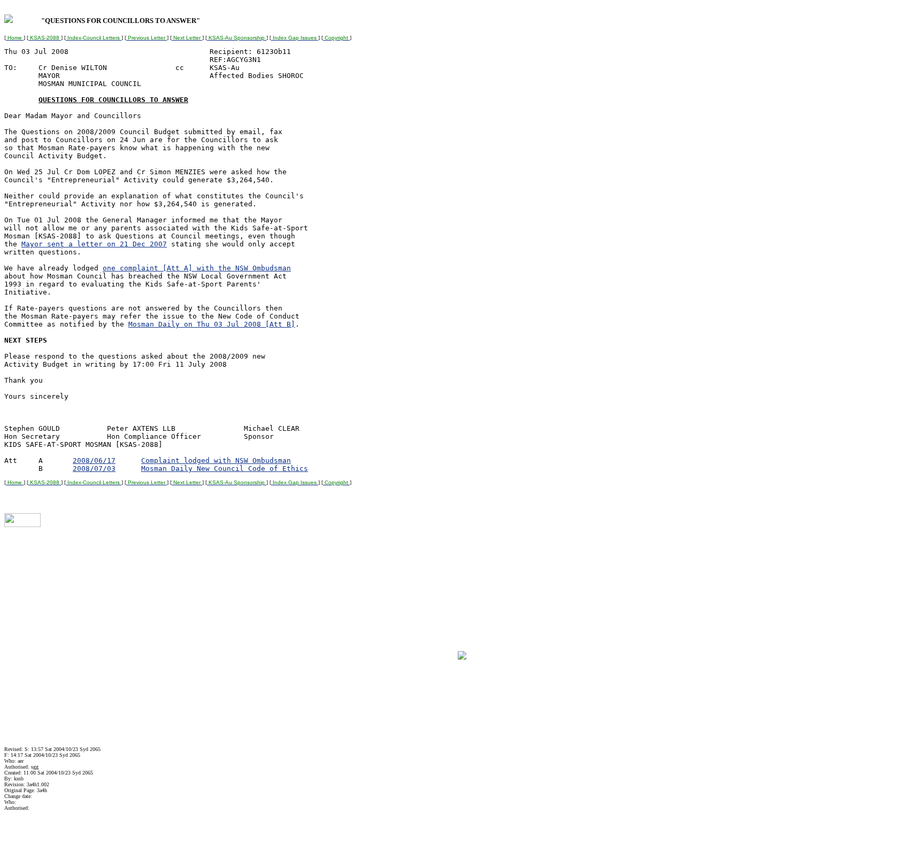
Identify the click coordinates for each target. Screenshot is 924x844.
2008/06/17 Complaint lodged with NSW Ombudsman (182, 460)
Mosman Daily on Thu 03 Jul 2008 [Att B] (211, 324)
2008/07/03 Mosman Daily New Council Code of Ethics (190, 468)
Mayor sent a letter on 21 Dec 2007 (94, 244)
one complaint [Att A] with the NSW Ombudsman (197, 268)
